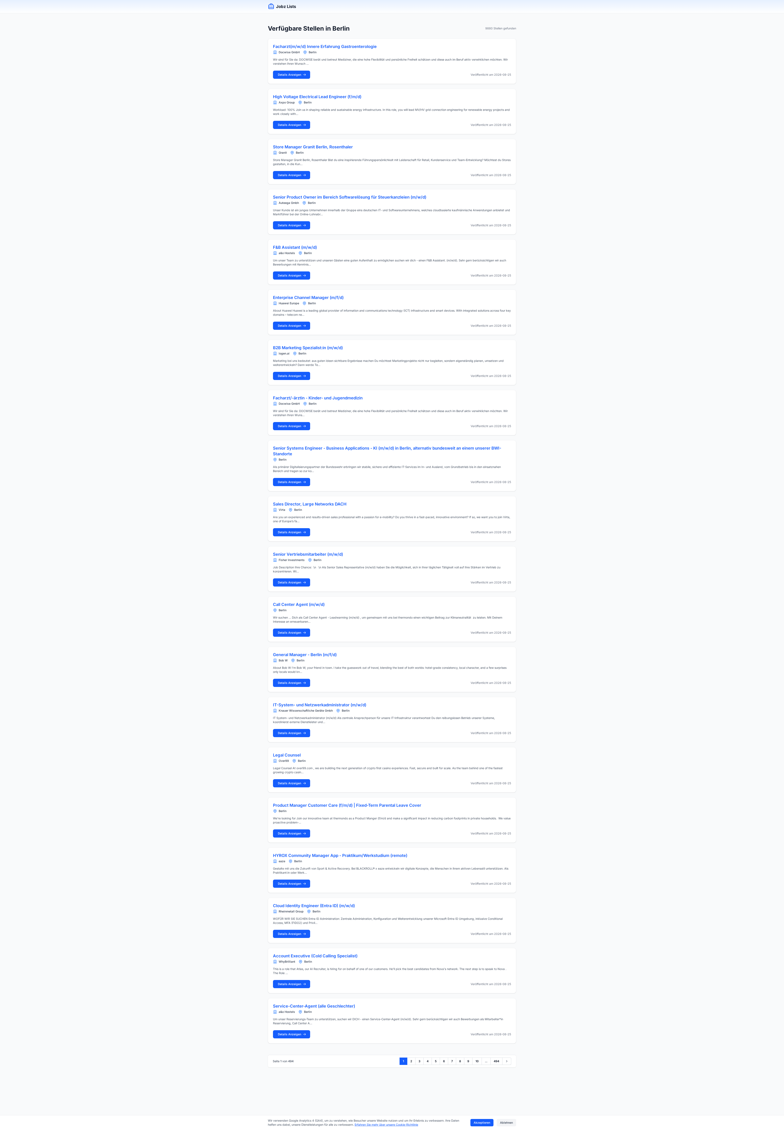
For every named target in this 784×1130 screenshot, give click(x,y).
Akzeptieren (482, 1122)
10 (477, 1061)
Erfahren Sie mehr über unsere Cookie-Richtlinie (386, 1124)
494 (496, 1061)
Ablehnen (506, 1122)
